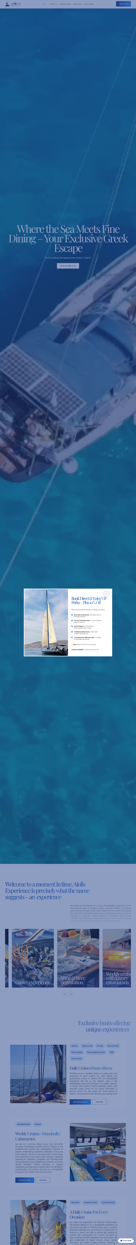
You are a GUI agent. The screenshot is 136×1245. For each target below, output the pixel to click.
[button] (126, 1240)
